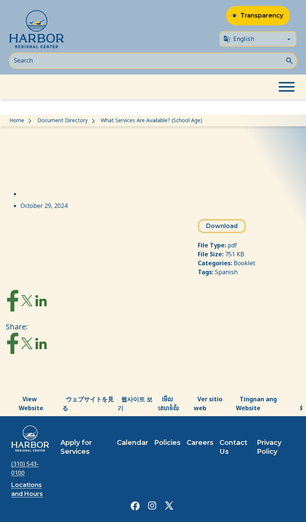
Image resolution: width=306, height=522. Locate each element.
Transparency (261, 15)
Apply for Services (76, 447)
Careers (200, 443)
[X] (27, 302)
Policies (167, 443)
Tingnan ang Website (256, 403)
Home (16, 120)
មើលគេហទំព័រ (168, 403)
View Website (31, 403)
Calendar (132, 443)
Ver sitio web (208, 403)
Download (222, 226)
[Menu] (286, 86)
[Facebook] (13, 302)
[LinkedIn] (41, 302)
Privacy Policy (269, 447)
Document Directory (62, 120)
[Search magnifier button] (289, 60)
